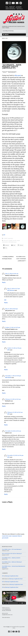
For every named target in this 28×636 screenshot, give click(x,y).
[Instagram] (11, 631)
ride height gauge (12, 242)
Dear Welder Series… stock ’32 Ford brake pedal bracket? (21, 258)
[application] (14, 597)
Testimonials (18, 7)
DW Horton (10, 290)
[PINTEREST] (20, 3)
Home (6, 6)
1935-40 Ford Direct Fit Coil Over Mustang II (12, 553)
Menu (6, 34)
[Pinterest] (19, 631)
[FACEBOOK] (7, 3)
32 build (10, 240)
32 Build (5, 238)
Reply (4, 282)
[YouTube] (13, 631)
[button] (4, 226)
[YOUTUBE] (13, 3)
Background (18, 6)
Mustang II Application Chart (11, 576)
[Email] (16, 631)
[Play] (3, 603)
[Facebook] (9, 631)
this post (18, 75)
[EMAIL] (17, 3)
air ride (14, 240)
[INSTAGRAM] (10, 3)
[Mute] (22, 603)
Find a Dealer (20, 8)
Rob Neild (8, 377)
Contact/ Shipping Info (10, 8)
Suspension (10, 238)
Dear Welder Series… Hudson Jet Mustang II (12, 562)
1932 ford (6, 240)
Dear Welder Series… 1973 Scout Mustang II (12, 549)
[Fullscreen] (24, 603)
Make (8, 626)
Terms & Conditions (10, 7)
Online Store (12, 6)
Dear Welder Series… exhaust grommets (11, 557)
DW (4, 235)
